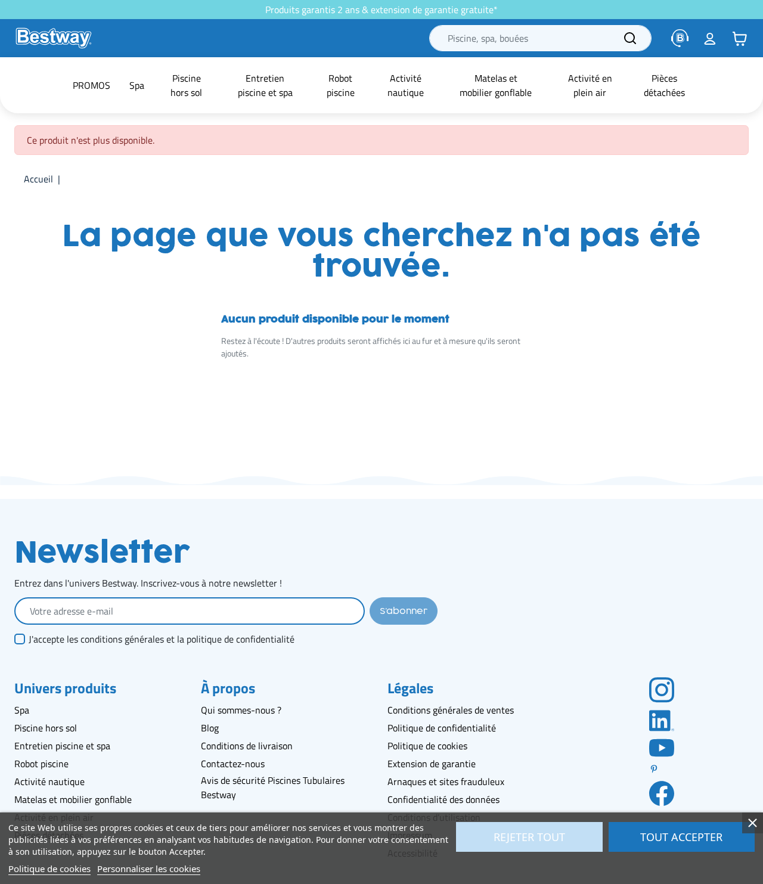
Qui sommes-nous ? (241, 710)
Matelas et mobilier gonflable (73, 799)
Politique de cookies (427, 746)
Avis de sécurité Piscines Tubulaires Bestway (273, 787)
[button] (740, 38)
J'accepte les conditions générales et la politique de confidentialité (161, 639)
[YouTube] (661, 747)
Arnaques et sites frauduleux (445, 781)
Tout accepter (681, 837)
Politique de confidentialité (441, 728)
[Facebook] (661, 793)
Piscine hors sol (45, 728)
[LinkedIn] (661, 719)
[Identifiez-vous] (710, 38)
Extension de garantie (431, 763)
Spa (21, 710)
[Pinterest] (661, 769)
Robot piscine (41, 763)
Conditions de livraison (247, 746)
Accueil (38, 179)
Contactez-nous (233, 763)
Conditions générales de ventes (450, 710)
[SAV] (680, 38)
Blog (210, 728)
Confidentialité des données (443, 799)
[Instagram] (661, 689)
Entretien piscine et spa (62, 746)
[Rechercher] (630, 38)
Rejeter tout (529, 837)
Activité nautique (49, 781)
